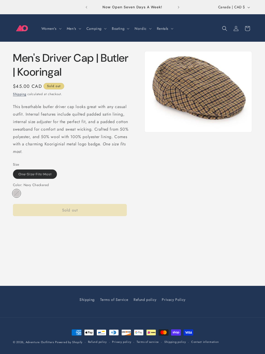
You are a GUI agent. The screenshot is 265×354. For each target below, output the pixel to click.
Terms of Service (114, 299)
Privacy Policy (173, 299)
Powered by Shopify (69, 342)
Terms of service (148, 342)
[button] (51, 28)
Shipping (19, 94)
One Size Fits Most (37, 175)
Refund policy (145, 299)
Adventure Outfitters (40, 342)
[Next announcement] (178, 7)
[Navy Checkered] (16, 193)
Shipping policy (175, 342)
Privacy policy (121, 342)
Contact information (205, 342)
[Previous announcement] (86, 7)
